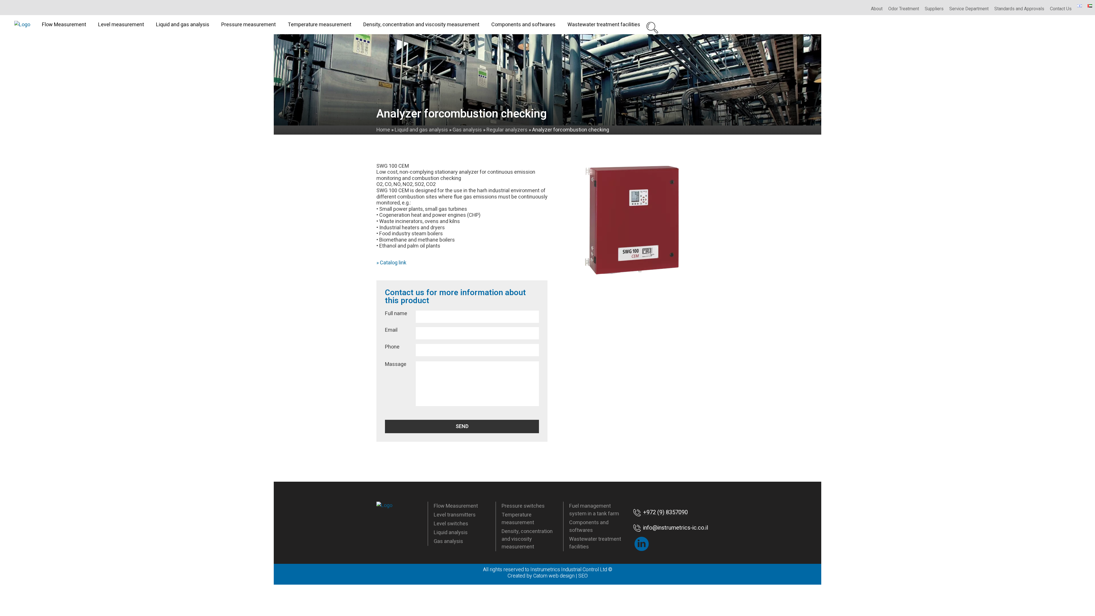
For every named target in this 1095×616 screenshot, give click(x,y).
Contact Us (1061, 8)
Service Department (969, 8)
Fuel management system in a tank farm (594, 510)
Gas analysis (448, 541)
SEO (583, 576)
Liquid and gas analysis (182, 25)
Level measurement (121, 25)
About (877, 8)
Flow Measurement (64, 25)
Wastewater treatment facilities (603, 25)
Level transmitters (455, 515)
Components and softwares (523, 25)
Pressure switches (523, 506)
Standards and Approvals (1019, 8)
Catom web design (554, 576)
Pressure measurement (248, 25)
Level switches (451, 524)
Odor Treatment (903, 8)
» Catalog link (391, 263)
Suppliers (934, 8)
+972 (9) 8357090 (665, 512)
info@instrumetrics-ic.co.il (675, 528)
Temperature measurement (319, 25)
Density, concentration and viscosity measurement (421, 25)
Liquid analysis (451, 532)
